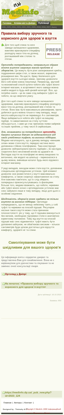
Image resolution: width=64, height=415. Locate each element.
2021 (28, 27)
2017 (48, 27)
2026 (4, 27)
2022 (23, 27)
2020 (33, 27)
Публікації (43, 23)
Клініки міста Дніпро (24, 23)
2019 (38, 27)
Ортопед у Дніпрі (15, 274)
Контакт (28, 403)
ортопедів (49, 132)
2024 (13, 27)
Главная (7, 403)
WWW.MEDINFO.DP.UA (50, 21)
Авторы (18, 403)
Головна (7, 23)
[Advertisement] (32, 351)
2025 (8, 27)
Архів (54, 27)
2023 (18, 27)
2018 (43, 27)
